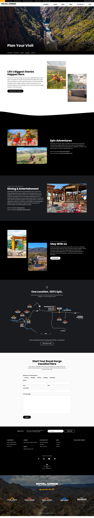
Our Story (58, 442)
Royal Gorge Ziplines (11, 444)
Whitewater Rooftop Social (23, 209)
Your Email (25, 388)
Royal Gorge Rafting (65, 151)
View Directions (47, 343)
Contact (33, 52)
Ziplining (32, 377)
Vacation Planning (44, 442)
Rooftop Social (38, 1)
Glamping (52, 377)
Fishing (38, 377)
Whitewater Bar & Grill (28, 1)
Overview (9, 52)
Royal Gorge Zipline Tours (66, 153)
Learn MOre (55, 258)
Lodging (27, 52)
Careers (58, 446)
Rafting (2, 1)
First (24, 385)
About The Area (43, 446)
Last (49, 385)
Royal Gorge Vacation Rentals (30, 442)
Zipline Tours (9, 1)
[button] (48, 198)
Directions (42, 444)
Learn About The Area (15, 91)
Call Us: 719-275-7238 (88, 1)
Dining (22, 52)
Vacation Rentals (17, 1)
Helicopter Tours (47, 1)
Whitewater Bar (21, 208)
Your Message (26, 394)
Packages (16, 52)
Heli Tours (9, 446)
